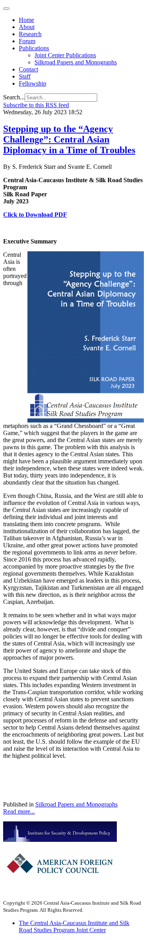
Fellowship (32, 83)
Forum (27, 41)
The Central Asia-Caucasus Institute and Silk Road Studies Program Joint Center (74, 926)
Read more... (19, 811)
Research (30, 34)
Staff (25, 76)
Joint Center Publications (65, 55)
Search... (14, 97)
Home (26, 19)
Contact (28, 69)
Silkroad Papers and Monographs (75, 62)
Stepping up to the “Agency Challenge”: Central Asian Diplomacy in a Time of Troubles (69, 139)
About (26, 27)
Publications (34, 48)
